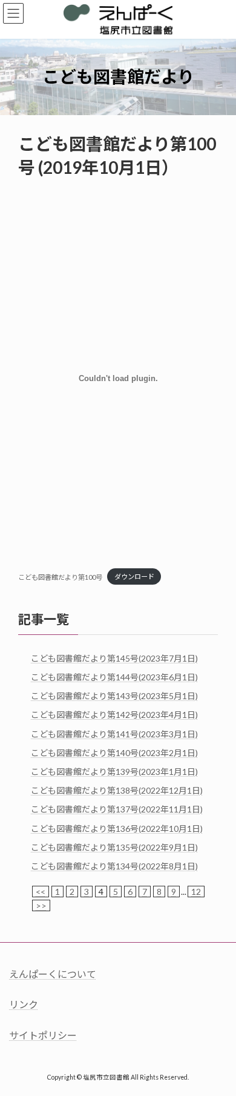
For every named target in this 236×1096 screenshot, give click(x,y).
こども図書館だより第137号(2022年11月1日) (117, 809)
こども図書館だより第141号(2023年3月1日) (114, 733)
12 (196, 891)
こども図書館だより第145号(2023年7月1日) (114, 658)
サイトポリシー (43, 1035)
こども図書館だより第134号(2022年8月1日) (114, 866)
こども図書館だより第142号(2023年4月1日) (114, 714)
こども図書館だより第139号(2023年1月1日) (114, 771)
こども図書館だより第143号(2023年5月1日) (114, 696)
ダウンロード (134, 576)
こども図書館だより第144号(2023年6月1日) (114, 677)
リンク (23, 1004)
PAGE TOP (218, 1050)
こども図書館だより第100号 (60, 576)
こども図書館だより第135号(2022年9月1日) (114, 847)
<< (40, 891)
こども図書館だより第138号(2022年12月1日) (117, 790)
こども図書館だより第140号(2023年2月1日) (114, 753)
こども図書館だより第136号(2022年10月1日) (117, 828)
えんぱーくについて (52, 974)
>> (41, 905)
